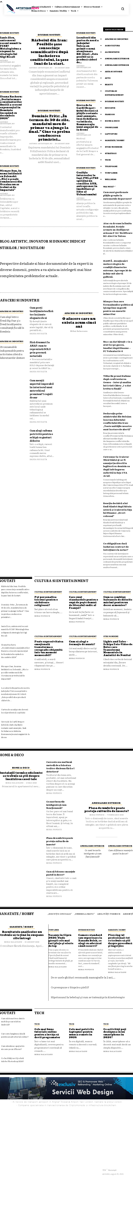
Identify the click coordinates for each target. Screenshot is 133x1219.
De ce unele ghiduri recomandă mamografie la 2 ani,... (83, 977)
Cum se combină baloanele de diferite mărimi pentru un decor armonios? (117, 601)
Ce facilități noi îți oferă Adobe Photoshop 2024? (12, 1060)
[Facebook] (105, 1164)
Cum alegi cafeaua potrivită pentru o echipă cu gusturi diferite (41, 436)
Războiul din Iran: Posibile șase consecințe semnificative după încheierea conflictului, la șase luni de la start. (49, 52)
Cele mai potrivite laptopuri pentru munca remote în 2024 (81, 1033)
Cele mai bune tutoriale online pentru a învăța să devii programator (47, 1033)
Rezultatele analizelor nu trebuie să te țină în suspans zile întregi (22, 935)
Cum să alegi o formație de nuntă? (82, 643)
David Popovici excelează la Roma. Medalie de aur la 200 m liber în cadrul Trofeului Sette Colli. (82, 1175)
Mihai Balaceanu (79, 331)
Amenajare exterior (117, 58)
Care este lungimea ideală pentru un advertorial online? (15, 1035)
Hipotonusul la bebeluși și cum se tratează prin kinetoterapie (88, 997)
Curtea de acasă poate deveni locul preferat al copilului (14, 711)
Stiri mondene (113, 146)
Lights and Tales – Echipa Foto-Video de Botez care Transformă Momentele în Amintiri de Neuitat (117, 648)
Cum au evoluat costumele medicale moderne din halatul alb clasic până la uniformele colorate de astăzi (82, 1158)
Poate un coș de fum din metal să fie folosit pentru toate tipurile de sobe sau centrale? (83, 1189)
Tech (108, 159)
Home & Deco (112, 120)
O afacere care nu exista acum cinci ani (79, 323)
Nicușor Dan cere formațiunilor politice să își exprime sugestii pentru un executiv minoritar (118, 308)
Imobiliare (111, 127)
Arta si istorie (113, 71)
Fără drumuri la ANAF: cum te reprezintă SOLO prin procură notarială (40, 349)
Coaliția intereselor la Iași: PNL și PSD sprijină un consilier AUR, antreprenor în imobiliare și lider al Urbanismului (87, 183)
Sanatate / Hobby (114, 140)
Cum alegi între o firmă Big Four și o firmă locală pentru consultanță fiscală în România (12, 324)
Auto (108, 78)
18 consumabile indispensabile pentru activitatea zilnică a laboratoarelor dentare (12, 352)
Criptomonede (77, 1105)
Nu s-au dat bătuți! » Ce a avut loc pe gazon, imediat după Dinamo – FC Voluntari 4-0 (117, 346)
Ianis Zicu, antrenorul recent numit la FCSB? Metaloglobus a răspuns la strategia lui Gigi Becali (10, 47)
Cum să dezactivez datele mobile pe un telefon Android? (13, 1021)
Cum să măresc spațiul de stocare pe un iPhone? (12, 1047)
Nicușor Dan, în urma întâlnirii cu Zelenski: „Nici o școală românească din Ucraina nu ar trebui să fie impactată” (11, 180)
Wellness (110, 179)
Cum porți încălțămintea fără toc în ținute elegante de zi (41, 313)
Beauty (109, 84)
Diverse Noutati (9, 32)
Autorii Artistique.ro (7, 61)
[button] (123, 9)
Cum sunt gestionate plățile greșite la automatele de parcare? (117, 195)
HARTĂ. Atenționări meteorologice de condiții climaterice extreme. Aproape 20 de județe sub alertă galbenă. (117, 268)
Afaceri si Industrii (11, 311)
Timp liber (111, 172)
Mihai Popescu (42, 616)
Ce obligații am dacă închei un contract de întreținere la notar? (116, 546)
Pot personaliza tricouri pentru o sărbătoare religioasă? (46, 601)
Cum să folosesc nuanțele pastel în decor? (60, 873)
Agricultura (112, 45)
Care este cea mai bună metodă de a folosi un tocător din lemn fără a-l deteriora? (60, 766)
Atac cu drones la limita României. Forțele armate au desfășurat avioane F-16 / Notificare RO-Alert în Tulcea (117, 230)
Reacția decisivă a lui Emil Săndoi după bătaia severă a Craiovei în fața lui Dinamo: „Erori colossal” (117, 509)
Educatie (110, 107)
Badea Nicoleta (38, 333)
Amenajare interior (117, 65)
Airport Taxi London (82, 1101)
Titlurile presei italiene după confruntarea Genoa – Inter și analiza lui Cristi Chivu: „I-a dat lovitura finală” (117, 382)
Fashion (110, 114)
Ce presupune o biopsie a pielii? (70, 987)
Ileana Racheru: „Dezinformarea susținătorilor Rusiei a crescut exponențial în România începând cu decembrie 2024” (11, 107)
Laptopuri (111, 133)
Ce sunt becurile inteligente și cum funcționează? (56, 804)
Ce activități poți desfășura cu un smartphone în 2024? (114, 1033)
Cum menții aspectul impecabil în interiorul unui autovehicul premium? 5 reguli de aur (42, 388)
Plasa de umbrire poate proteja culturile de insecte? (59, 841)
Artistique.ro (71, 1214)
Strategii (111, 153)
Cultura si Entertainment (48, 591)
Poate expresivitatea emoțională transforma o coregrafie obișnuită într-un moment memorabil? (48, 648)
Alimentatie (112, 52)
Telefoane (111, 166)
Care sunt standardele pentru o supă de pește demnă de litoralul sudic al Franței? (83, 603)
